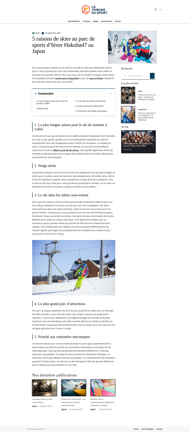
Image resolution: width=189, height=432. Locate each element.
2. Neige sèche (42, 108)
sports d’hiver (96, 78)
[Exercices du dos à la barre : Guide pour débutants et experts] (128, 95)
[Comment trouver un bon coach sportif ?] (44, 388)
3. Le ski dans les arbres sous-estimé (90, 101)
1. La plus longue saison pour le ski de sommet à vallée (51, 102)
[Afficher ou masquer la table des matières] (82, 93)
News (140, 91)
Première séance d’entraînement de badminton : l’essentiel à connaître (102, 402)
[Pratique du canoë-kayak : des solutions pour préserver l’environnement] (73, 388)
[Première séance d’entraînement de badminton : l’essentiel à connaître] (103, 388)
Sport (34, 406)
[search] (156, 9)
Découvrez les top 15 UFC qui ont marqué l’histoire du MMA (137, 144)
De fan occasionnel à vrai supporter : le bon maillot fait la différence (147, 116)
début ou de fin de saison (66, 150)
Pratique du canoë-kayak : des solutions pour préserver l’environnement (73, 402)
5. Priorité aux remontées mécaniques (91, 111)
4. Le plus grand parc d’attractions (89, 106)
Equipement (142, 109)
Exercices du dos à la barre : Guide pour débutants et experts (147, 97)
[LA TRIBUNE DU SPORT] (94, 9)
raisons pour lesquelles (67, 78)
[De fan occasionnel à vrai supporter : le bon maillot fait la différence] (128, 114)
